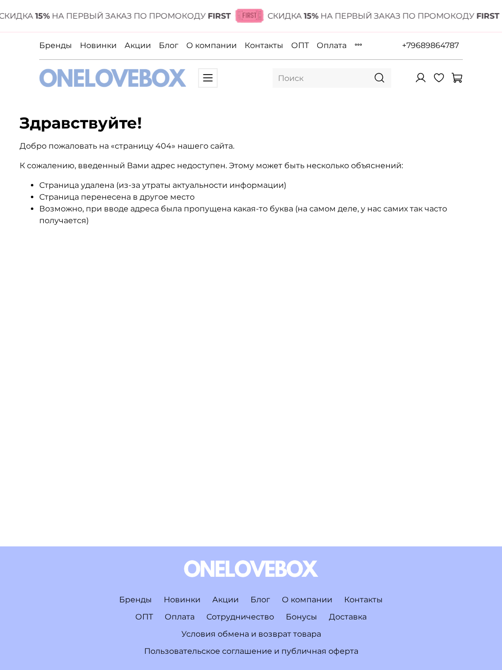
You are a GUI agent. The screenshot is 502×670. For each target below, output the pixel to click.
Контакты (264, 45)
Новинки (98, 45)
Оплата (332, 45)
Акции (138, 45)
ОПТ (300, 45)
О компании (211, 45)
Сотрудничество (240, 616)
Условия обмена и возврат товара (251, 634)
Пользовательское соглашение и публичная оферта (251, 651)
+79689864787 (430, 45)
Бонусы (301, 616)
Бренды (55, 45)
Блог (168, 45)
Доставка (348, 616)
